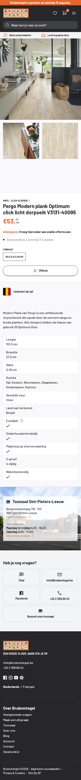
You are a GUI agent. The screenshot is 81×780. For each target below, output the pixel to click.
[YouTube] (16, 677)
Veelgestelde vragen (17, 714)
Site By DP (34, 773)
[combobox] (40, 25)
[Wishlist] (55, 13)
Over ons (9, 730)
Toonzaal (9, 725)
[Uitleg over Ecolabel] (22, 420)
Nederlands (11, 686)
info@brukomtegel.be (18, 663)
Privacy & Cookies (14, 773)
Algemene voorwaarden (45, 769)
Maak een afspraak (16, 720)
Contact (8, 746)
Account (9, 741)
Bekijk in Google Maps (16, 517)
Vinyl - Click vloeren (15, 200)
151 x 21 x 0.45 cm (14, 256)
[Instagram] (11, 677)
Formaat (8, 249)
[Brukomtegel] (16, 13)
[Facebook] (5, 677)
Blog (6, 736)
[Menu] (74, 13)
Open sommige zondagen (18, 535)
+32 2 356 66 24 (13, 667)
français (29, 686)
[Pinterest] (22, 677)
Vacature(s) (11, 751)
